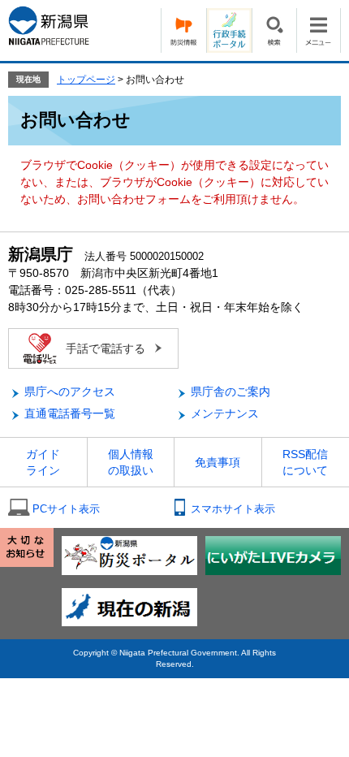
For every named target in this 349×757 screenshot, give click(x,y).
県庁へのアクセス (69, 391)
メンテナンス (225, 413)
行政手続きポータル (229, 30)
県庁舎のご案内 (230, 391)
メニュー (318, 30)
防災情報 (183, 30)
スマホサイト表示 (233, 509)
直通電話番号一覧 (69, 413)
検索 (274, 30)
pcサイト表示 (66, 509)
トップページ (86, 79)
